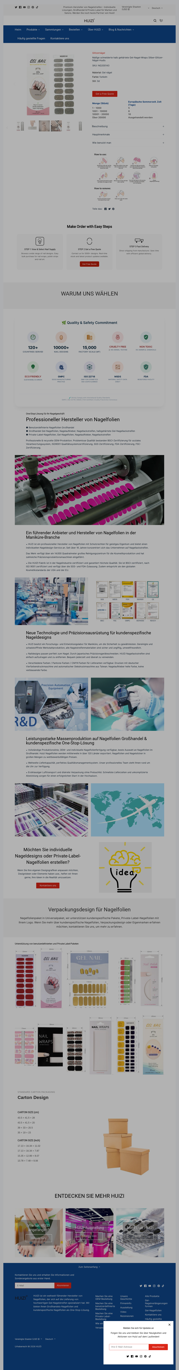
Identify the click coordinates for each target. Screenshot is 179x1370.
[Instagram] (141, 1356)
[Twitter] (128, 1356)
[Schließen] (169, 1325)
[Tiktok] (150, 1356)
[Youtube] (136, 1356)
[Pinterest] (145, 1356)
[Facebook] (132, 1356)
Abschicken (158, 1347)
